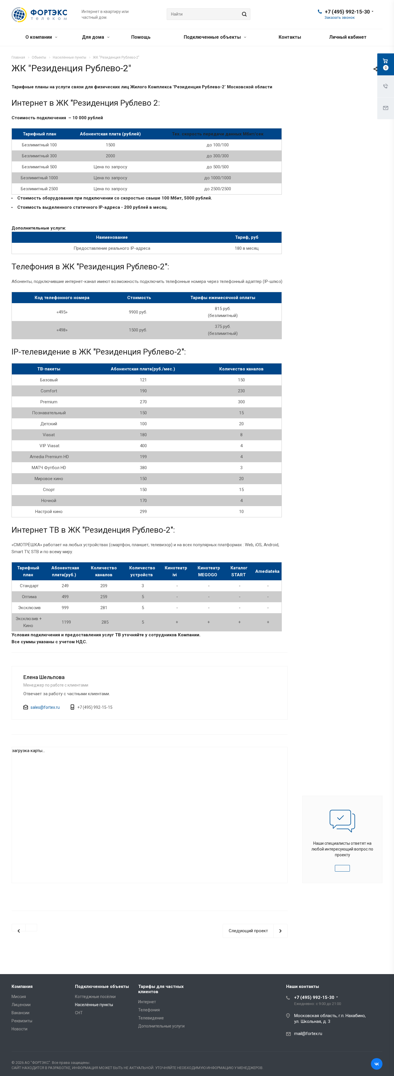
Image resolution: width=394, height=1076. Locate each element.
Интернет (147, 1001)
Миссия (19, 996)
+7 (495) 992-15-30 (347, 12)
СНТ (79, 1012)
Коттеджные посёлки (95, 996)
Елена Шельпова (44, 677)
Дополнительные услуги (161, 1026)
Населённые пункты (94, 1004)
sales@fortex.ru (45, 707)
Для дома (93, 37)
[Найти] (243, 14)
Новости (19, 1029)
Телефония (149, 1010)
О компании (39, 37)
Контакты (290, 37)
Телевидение (151, 1018)
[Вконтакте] (376, 1064)
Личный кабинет (348, 37)
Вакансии (20, 1012)
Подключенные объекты (213, 37)
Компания (22, 986)
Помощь (141, 37)
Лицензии (21, 1004)
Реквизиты (22, 1021)
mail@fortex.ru (308, 1033)
